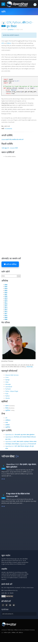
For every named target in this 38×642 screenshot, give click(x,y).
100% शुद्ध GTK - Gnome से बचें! (9, 148)
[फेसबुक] (2, 605)
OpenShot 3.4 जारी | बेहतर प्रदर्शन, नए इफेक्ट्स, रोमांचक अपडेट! (21, 441)
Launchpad (8, 386)
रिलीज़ (6, 408)
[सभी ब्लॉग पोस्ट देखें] (17, 456)
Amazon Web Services (12, 375)
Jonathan (11, 29)
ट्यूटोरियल (7, 410)
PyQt (6, 393)
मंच (8, 593)
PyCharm (8, 389)
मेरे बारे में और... (30, 367)
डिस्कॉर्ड (11, 593)
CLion (7, 377)
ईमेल (6, 593)
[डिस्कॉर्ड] (10, 605)
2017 (5, 302)
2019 (5, 298)
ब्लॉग (3, 11)
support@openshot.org (10, 590)
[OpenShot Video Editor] (17, 4)
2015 (5, 306)
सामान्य (7, 406)
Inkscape (8, 384)
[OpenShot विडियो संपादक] (8, 624)
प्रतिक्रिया (7, 420)
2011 (5, 313)
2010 (5, 315)
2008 (5, 319)
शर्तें (17, 632)
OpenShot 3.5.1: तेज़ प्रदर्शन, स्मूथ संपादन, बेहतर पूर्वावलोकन (19, 434)
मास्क (6, 422)
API (6, 418)
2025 (5, 286)
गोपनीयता (13, 632)
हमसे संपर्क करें (6, 584)
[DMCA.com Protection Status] (7, 596)
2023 (5, 290)
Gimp (6, 382)
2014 (5, 308)
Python (9, 43)
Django (7, 380)
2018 (5, 300)
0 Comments (8, 128)
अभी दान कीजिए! (11, 264)
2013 (5, 310)
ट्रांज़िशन (7, 425)
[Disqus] (19, 183)
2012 (5, 311)
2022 (5, 292)
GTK (2, 43)
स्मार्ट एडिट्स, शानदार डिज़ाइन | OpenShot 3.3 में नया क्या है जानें (20, 444)
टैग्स (3, 413)
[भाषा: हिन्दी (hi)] (35, 4)
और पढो (3, 479)
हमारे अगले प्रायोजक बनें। (8, 614)
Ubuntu (7, 398)
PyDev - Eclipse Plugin (11, 391)
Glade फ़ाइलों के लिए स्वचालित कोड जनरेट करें (12, 139)
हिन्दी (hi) (21, 632)
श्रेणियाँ (4, 401)
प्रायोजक (4, 609)
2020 (5, 296)
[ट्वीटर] (6, 605)
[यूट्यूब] (13, 605)
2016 (5, 304)
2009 (5, 317)
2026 (5, 284)
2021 (5, 294)
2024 (5, 288)
